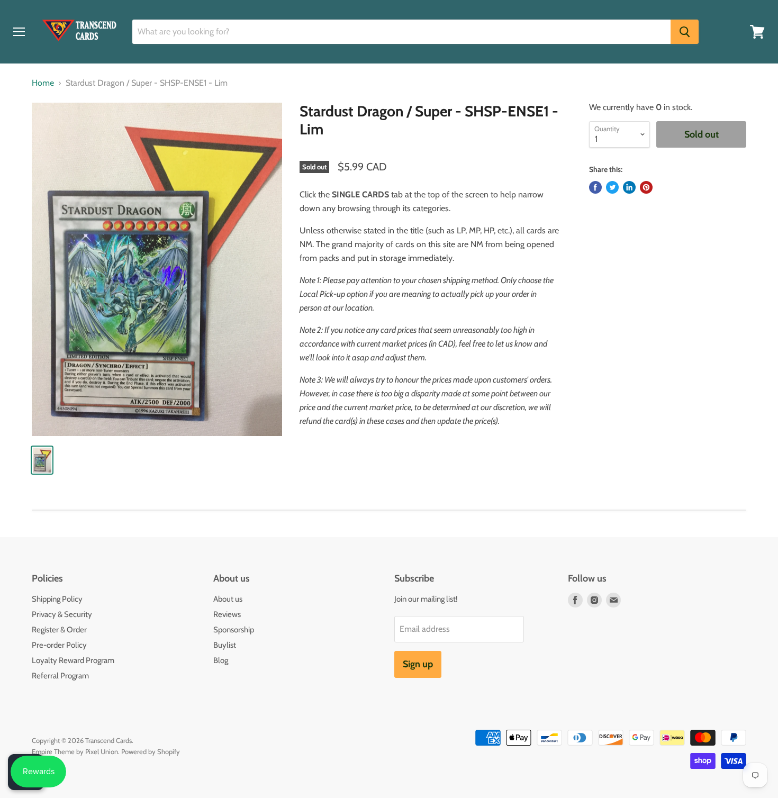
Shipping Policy (57, 599)
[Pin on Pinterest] (646, 187)
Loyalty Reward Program (73, 660)
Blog (220, 660)
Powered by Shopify (150, 751)
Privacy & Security (62, 614)
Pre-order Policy (59, 645)
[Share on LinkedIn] (629, 187)
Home (43, 83)
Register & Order (59, 629)
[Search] (685, 32)
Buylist (224, 645)
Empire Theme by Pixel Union (75, 751)
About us (227, 599)
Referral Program (60, 676)
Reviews (227, 614)
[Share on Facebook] (595, 187)
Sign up (418, 664)
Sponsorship (233, 629)
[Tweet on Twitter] (612, 187)
